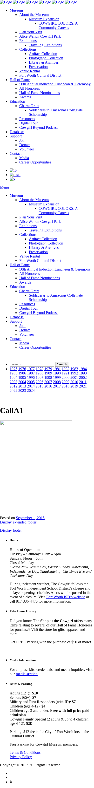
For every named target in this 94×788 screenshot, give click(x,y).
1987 (31, 373)
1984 (83, 369)
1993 (83, 373)
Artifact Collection (43, 54)
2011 (83, 382)
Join (22, 140)
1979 (48, 369)
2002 (83, 377)
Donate (24, 145)
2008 (57, 382)
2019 (74, 386)
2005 (31, 382)
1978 (39, 369)
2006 (39, 382)
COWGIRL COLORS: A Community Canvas (58, 25)
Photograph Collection (46, 58)
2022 (13, 390)
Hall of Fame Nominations (39, 93)
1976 (22, 369)
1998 (48, 377)
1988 (39, 373)
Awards (25, 97)
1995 (22, 377)
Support (16, 136)
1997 (39, 377)
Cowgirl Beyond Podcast (38, 127)
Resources (27, 119)
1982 (65, 369)
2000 (65, 377)
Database (17, 132)
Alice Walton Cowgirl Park (40, 36)
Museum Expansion (44, 19)
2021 (83, 386)
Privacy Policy (21, 757)
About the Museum (34, 15)
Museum (16, 10)
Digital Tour (28, 123)
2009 (65, 382)
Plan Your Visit (30, 32)
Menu (5, 187)
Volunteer (26, 149)
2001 (74, 377)
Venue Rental (29, 71)
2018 (65, 386)
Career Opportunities (35, 162)
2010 (74, 382)
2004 (22, 382)
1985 (13, 373)
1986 (22, 373)
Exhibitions (28, 41)
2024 (31, 390)
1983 (74, 369)
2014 (31, 386)
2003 (13, 382)
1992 (74, 373)
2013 (22, 386)
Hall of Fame (20, 80)
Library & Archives (44, 62)
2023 (22, 390)
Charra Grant (29, 106)
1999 (57, 377)
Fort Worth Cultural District (40, 75)
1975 (13, 369)
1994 (13, 377)
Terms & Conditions (25, 752)
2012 (13, 386)
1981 (57, 369)
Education (17, 101)
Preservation (38, 67)
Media (24, 158)
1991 (65, 373)
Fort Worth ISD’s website (65, 597)
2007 (48, 382)
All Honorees (29, 88)
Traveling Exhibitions (45, 45)
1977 (31, 369)
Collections (27, 49)
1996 (31, 377)
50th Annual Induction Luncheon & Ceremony (55, 84)
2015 (39, 386)
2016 (48, 386)
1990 (57, 373)
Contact (15, 153)
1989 (48, 373)
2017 (57, 386)
